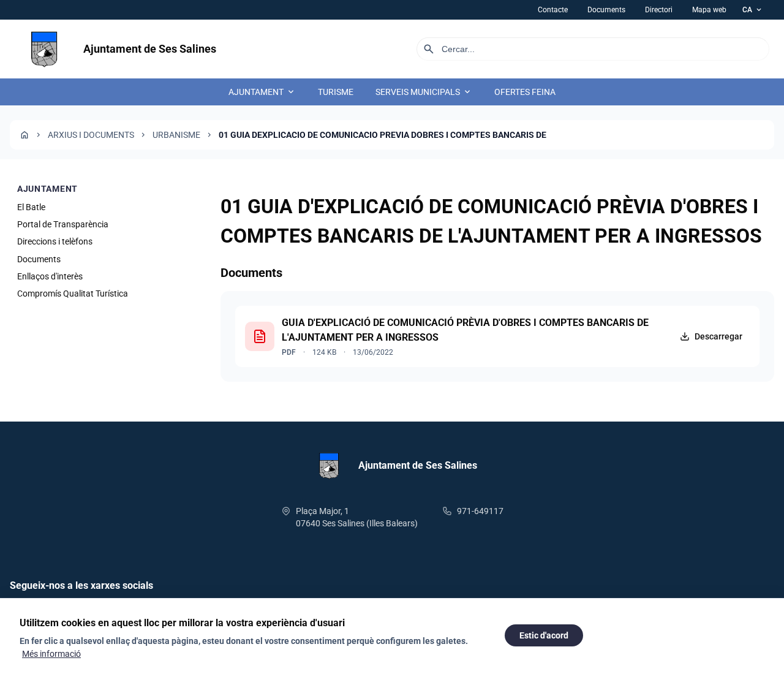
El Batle (31, 207)
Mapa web (709, 10)
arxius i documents (91, 135)
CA (752, 10)
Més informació (51, 654)
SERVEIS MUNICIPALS (423, 92)
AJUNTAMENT (262, 92)
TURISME (335, 92)
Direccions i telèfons (54, 242)
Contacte (553, 10)
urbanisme (176, 135)
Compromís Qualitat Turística (72, 294)
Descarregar (718, 336)
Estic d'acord (543, 635)
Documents (606, 10)
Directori (659, 10)
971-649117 (480, 511)
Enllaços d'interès (50, 277)
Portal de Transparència (62, 224)
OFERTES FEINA (525, 92)
